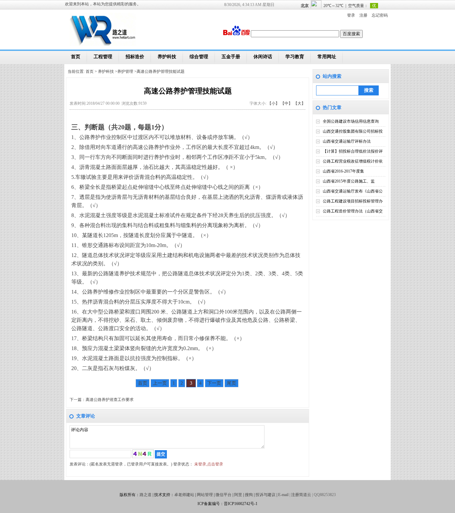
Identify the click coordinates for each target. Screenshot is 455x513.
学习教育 (294, 56)
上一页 (160, 383)
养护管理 (125, 71)
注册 (363, 15)
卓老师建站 (184, 494)
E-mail (283, 494)
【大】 (299, 103)
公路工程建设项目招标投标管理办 (353, 201)
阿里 (238, 494)
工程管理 (103, 56)
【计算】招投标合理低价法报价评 (353, 151)
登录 (351, 15)
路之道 (146, 494)
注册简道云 (301, 494)
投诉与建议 (265, 494)
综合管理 (199, 56)
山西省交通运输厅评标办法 (347, 141)
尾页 (231, 383)
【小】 (273, 103)
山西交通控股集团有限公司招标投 (353, 131)
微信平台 (223, 494)
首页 (75, 56)
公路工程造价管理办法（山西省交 (353, 211)
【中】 (286, 103)
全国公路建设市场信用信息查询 (351, 121)
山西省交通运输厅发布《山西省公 (353, 191)
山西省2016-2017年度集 (343, 171)
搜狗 (249, 494)
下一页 (214, 383)
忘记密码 (380, 15)
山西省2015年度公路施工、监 (349, 181)
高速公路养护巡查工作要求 (110, 399)
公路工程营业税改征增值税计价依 (353, 161)
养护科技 (167, 56)
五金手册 (231, 56)
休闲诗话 (262, 56)
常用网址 (326, 56)
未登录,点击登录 (208, 464)
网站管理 (205, 494)
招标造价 (135, 56)
